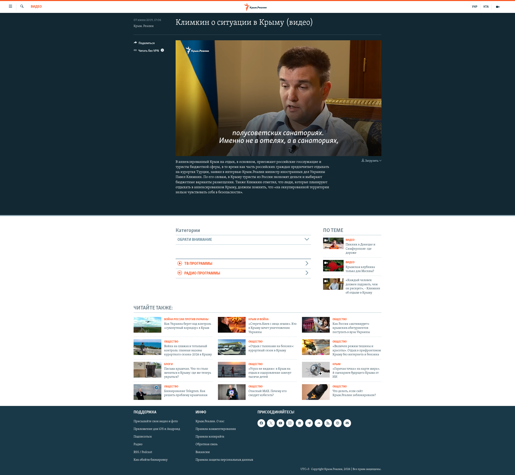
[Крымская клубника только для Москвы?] (333, 265)
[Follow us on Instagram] (290, 423)
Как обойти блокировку (151, 459)
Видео (36, 7)
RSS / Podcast (143, 452)
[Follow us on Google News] (299, 423)
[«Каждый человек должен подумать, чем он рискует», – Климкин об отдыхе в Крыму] (333, 284)
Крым (337, 364)
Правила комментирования (216, 429)
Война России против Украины (186, 319)
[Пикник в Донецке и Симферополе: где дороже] (333, 243)
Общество (340, 319)
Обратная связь (206, 444)
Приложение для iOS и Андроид (157, 429)
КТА (486, 6)
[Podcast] (337, 423)
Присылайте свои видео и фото (156, 421)
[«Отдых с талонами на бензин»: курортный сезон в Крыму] (232, 347)
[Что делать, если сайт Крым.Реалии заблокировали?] (316, 392)
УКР (474, 6)
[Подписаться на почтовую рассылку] (347, 423)
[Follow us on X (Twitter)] (271, 423)
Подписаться (143, 436)
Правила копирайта (210, 436)
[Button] (144, 44)
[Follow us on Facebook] (261, 423)
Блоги (168, 364)
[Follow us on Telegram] (309, 423)
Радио (138, 444)
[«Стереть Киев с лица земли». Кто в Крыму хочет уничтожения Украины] (232, 325)
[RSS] (328, 423)
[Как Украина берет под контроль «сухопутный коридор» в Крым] (147, 325)
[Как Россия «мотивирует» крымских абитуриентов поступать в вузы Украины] (316, 325)
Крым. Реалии (144, 26)
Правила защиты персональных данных (224, 459)
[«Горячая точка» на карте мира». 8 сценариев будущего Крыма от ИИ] (316, 370)
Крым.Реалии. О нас (210, 421)
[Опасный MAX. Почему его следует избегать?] (232, 392)
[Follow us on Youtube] (280, 423)
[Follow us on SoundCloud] (318, 423)
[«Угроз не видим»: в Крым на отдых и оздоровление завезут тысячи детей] (232, 370)
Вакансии (203, 452)
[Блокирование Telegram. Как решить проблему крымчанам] (147, 392)
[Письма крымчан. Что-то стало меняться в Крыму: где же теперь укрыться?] (147, 370)
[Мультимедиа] (498, 7)
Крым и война (258, 319)
